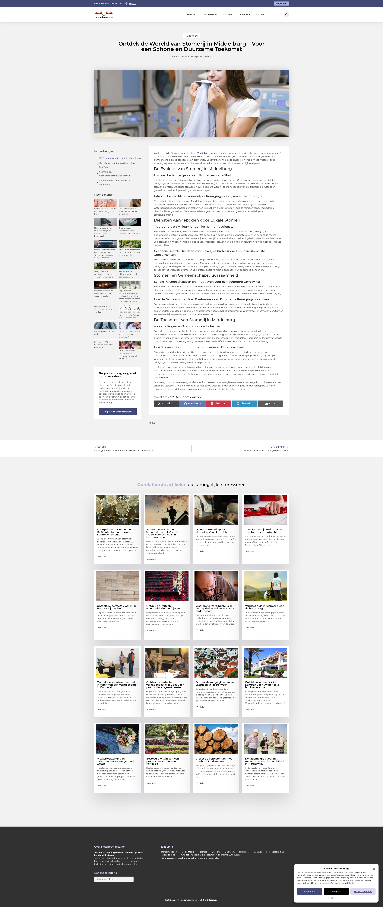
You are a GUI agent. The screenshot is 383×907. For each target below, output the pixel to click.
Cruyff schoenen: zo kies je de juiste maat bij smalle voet (129, 334)
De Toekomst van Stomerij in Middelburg (114, 182)
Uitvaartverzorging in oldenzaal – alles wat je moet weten (115, 761)
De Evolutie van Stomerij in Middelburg (120, 158)
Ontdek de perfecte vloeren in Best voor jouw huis (116, 607)
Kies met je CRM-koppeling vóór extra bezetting (103, 345)
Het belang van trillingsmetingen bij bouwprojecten (128, 274)
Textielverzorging (207, 153)
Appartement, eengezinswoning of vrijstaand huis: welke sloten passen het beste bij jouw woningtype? (129, 295)
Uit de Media (210, 14)
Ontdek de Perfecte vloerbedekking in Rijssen (163, 607)
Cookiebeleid (333, 898)
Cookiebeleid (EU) (275, 852)
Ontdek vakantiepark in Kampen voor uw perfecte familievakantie (262, 685)
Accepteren (309, 891)
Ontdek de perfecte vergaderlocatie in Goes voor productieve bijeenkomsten (165, 685)
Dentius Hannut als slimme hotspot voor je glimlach (104, 309)
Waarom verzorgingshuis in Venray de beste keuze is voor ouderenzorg (215, 608)
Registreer (244, 852)
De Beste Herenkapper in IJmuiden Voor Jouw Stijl (212, 531)
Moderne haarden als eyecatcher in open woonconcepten (103, 293)
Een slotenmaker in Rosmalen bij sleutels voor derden (128, 211)
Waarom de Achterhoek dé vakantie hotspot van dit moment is (129, 252)
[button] (374, 868)
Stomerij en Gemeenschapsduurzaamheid (114, 173)
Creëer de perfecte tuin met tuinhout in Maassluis (214, 760)
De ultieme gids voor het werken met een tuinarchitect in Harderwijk (264, 761)
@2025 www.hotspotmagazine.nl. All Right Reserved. (191, 900)
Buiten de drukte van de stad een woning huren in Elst (105, 211)
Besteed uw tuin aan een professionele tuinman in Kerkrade (162, 761)
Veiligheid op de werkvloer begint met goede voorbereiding (104, 274)
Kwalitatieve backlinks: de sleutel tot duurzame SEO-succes (210, 855)
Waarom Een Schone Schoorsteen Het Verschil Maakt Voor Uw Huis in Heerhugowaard (162, 533)
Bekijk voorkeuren (363, 891)
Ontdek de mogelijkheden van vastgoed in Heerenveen (215, 683)
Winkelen (192, 35)
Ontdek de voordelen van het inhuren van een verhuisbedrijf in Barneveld (117, 685)
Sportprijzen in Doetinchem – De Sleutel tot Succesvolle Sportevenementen (116, 532)
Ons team (228, 14)
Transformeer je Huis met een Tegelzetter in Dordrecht (264, 531)
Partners (192, 14)
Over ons (245, 14)
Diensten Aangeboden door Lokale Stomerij (117, 165)
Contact (261, 14)
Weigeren (336, 891)
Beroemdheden (169, 852)
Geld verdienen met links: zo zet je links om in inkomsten (190, 858)
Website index (169, 855)
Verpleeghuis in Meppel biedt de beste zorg (264, 607)
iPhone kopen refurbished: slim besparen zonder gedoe (129, 230)
